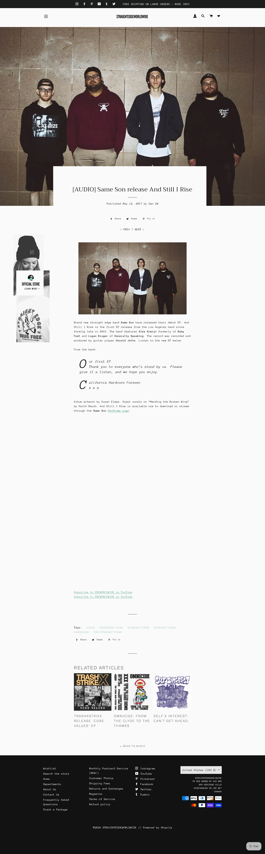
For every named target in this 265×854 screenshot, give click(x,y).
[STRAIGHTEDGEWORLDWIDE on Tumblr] (107, 4)
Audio (90, 627)
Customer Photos (101, 778)
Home (46, 778)
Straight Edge (139, 627)
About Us (49, 789)
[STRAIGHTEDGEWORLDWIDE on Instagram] (78, 4)
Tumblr (144, 794)
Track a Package (55, 809)
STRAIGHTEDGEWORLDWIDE (120, 827)
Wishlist (49, 768)
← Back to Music (133, 746)
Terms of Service (102, 799)
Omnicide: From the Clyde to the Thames (132, 721)
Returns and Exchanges (106, 788)
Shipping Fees (99, 783)
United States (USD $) (199, 770)
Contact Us (51, 794)
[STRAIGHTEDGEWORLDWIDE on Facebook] (85, 4)
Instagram (147, 768)
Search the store (56, 773)
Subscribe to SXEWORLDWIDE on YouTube (103, 592)
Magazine (95, 793)
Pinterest (147, 778)
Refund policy (99, 804)
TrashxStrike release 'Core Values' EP (89, 721)
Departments (52, 784)
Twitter (145, 789)
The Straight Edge (108, 632)
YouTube (145, 773)
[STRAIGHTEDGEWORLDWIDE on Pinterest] (92, 4)
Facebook (146, 784)
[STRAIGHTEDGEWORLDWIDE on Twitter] (113, 4)
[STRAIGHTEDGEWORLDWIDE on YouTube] (100, 4)
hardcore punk (111, 627)
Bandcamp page (118, 410)
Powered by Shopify (157, 827)
